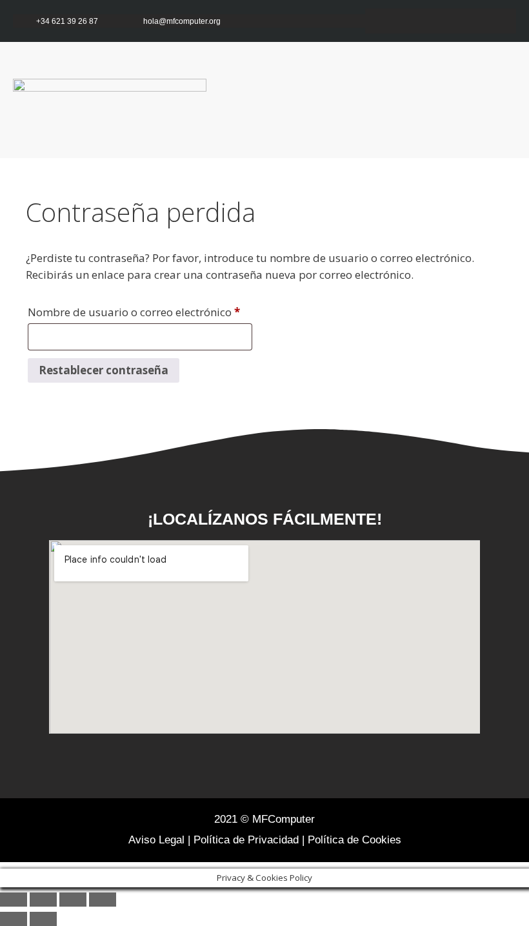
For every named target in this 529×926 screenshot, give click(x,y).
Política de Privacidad (246, 840)
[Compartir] (72, 899)
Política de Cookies (354, 840)
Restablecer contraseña (103, 370)
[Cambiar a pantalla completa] (43, 899)
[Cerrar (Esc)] (102, 899)
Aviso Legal (156, 840)
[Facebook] (211, 769)
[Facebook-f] (427, 21)
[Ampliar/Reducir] (13, 899)
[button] (494, 100)
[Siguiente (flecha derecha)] (43, 919)
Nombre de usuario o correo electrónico (140, 310)
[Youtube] (478, 21)
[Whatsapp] (503, 21)
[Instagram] (452, 21)
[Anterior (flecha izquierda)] (13, 919)
